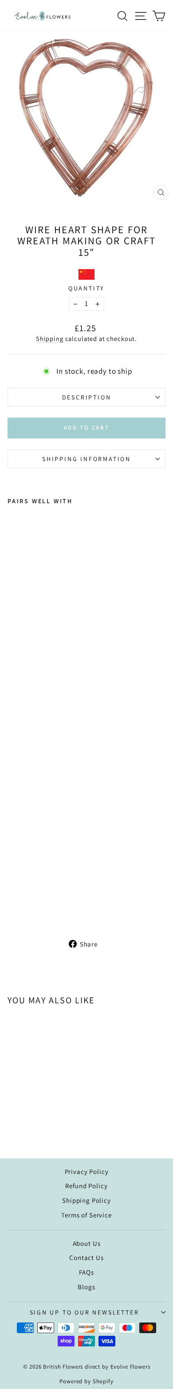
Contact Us (86, 1257)
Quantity (86, 288)
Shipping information (86, 459)
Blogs (86, 1287)
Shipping (49, 338)
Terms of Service (86, 1215)
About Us (87, 1243)
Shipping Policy (86, 1200)
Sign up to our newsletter (84, 1312)
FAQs (86, 1272)
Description (86, 397)
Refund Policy (86, 1186)
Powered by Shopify (86, 1381)
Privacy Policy (87, 1171)
